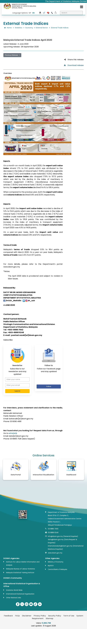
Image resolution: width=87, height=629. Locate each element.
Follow (48, 386)
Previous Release (11, 55)
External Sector (42, 28)
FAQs (17, 615)
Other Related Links (13, 598)
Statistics (18, 28)
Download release (75, 65)
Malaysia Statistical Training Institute (20, 573)
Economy (29, 28)
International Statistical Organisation (20, 594)
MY (30, 13)
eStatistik (13, 433)
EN (33, 13)
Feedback (8, 615)
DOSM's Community (12, 578)
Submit (17, 391)
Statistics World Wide (14, 590)
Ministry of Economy (55, 562)
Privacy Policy (40, 615)
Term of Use (68, 615)
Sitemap (49, 618)
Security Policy (54, 615)
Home (9, 28)
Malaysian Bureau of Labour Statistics (20, 569)
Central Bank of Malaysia (57, 569)
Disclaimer (26, 615)
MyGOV (51, 566)
